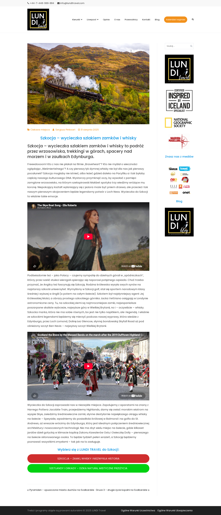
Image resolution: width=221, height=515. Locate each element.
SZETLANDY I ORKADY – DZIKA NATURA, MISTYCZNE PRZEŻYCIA (88, 468)
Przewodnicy (131, 19)
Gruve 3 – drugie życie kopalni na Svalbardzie (121, 490)
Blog (157, 19)
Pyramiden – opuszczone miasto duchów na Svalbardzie (61, 490)
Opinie (106, 19)
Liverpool (91, 19)
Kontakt (146, 19)
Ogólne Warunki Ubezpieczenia (174, 510)
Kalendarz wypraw (175, 19)
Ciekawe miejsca (40, 129)
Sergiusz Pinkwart (65, 129)
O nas (117, 19)
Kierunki (76, 19)
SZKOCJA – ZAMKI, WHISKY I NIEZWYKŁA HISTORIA (88, 458)
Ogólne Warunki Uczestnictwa (138, 510)
